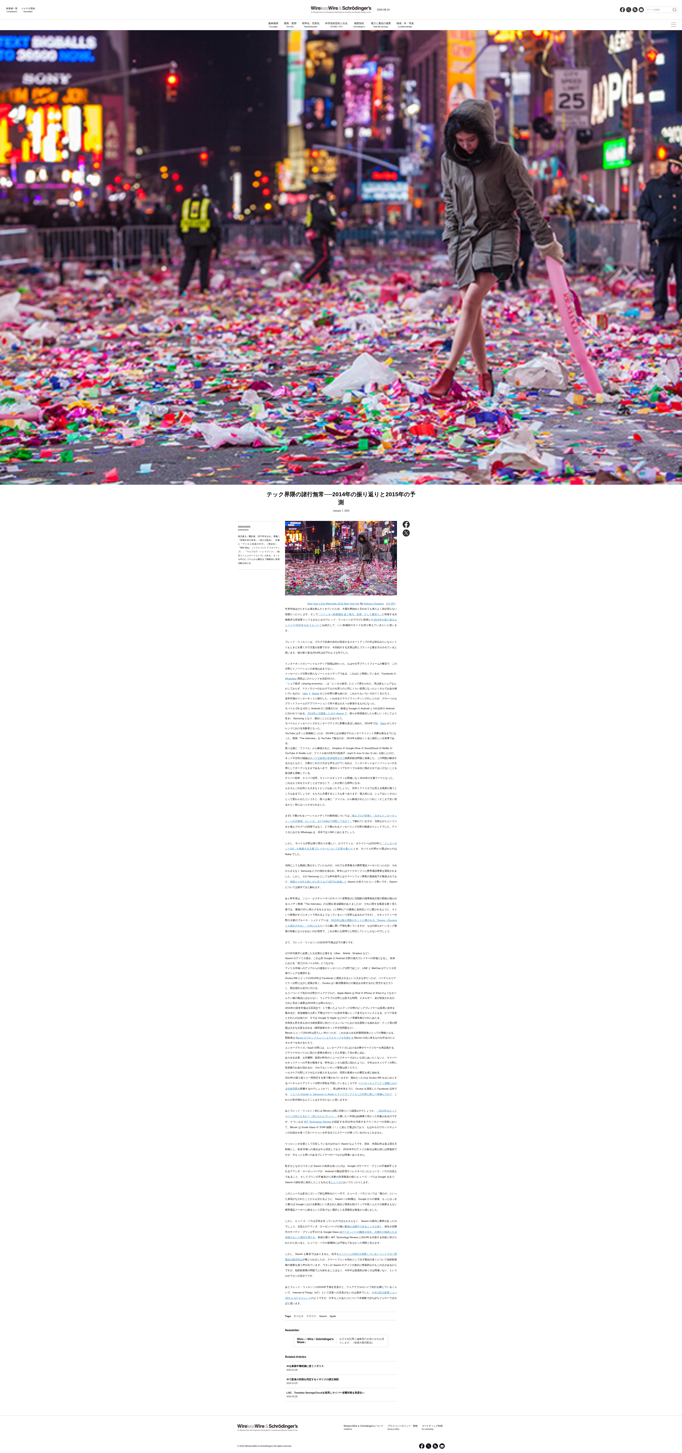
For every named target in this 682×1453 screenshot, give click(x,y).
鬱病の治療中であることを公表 (362, 1226)
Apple (333, 1316)
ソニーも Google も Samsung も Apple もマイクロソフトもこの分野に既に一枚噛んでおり (341, 1094)
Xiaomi (323, 1316)
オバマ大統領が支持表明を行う (327, 758)
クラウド (311, 1316)
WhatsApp (291, 678)
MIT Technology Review (317, 1121)
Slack (383, 723)
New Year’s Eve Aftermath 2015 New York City (333, 603)
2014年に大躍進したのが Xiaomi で (327, 713)
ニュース (336, 1182)
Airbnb (315, 693)
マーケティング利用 (432, 1427)
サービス (299, 1316)
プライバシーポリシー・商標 (403, 1427)
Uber (305, 693)
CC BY (390, 603)
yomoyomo (244, 526)
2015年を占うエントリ (308, 625)
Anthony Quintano (374, 603)
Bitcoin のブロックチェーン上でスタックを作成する (325, 1037)
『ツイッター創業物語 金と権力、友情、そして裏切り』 (350, 614)
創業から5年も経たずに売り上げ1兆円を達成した (318, 881)
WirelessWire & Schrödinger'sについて (363, 1427)
